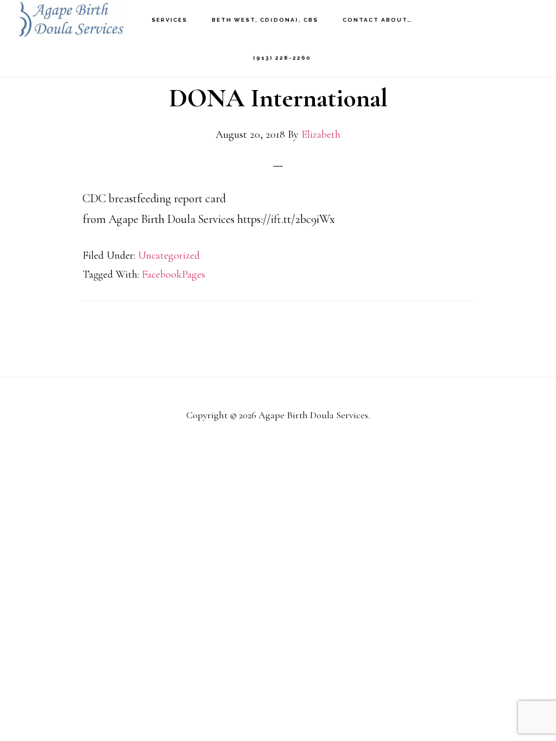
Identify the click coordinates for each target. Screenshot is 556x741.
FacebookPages (173, 274)
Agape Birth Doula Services (70, 19)
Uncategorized (169, 255)
